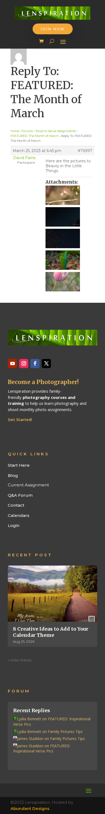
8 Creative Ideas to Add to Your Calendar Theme (50, 632)
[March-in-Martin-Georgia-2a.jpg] (68, 217)
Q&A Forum (20, 495)
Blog (13, 475)
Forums (27, 131)
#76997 (85, 150)
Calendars (18, 515)
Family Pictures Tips (65, 731)
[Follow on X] (46, 363)
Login (13, 525)
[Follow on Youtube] (12, 363)
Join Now (53, 29)
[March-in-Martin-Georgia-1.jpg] (68, 195)
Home (14, 131)
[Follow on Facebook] (35, 363)
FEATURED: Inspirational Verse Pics (41, 748)
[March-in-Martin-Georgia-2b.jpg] (68, 238)
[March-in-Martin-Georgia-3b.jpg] (68, 281)
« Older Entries (20, 660)
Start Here (19, 465)
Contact (16, 505)
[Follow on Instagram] (23, 363)
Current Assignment (28, 484)
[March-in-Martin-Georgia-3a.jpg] (68, 260)
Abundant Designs (29, 808)
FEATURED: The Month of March (34, 136)
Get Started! (20, 419)
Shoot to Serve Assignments (55, 131)
